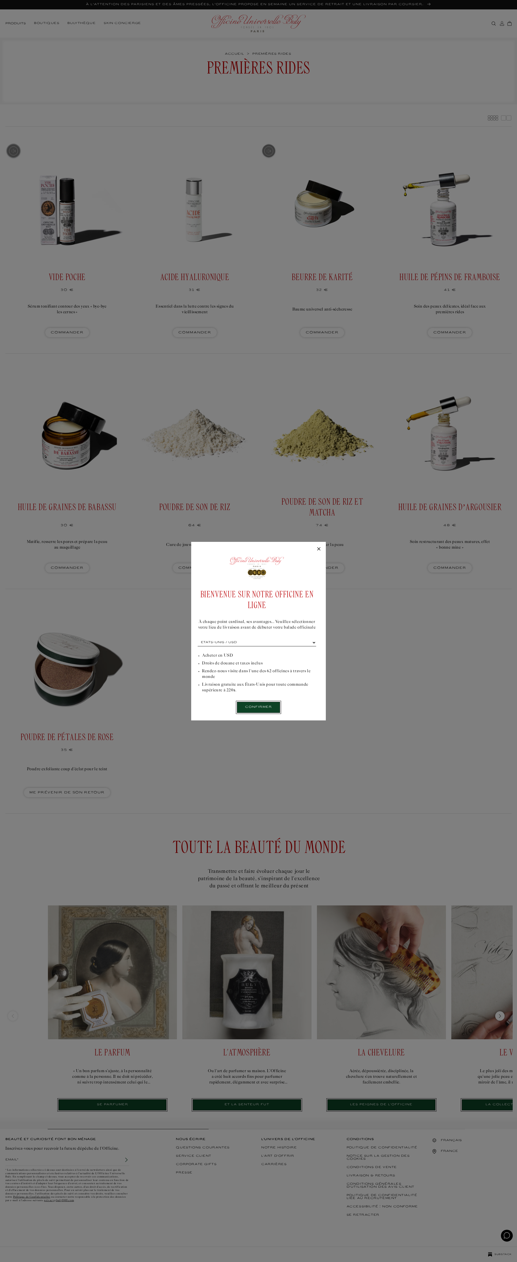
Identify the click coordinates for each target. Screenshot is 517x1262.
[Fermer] (319, 549)
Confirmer (258, 707)
